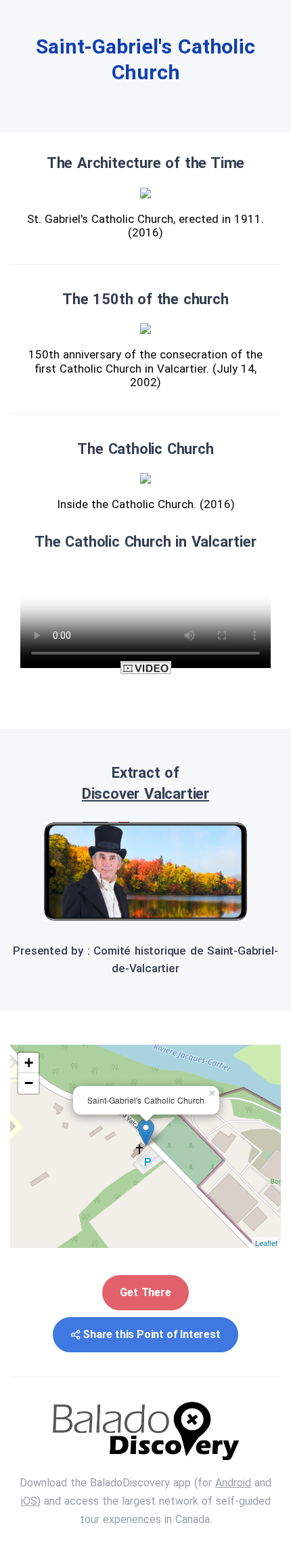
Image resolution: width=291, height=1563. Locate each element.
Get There (145, 1292)
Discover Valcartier (145, 793)
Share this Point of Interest (151, 1334)
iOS (29, 1501)
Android (233, 1482)
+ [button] (28, 1062)
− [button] (28, 1083)
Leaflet (266, 1242)
